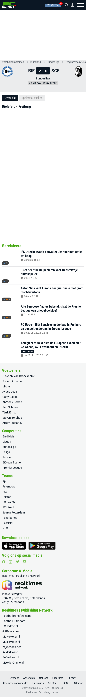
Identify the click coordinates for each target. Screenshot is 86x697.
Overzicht (10, 98)
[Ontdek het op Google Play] (42, 546)
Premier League (12, 467)
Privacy (72, 678)
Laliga (6, 452)
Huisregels (38, 683)
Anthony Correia (12, 402)
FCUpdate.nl (10, 626)
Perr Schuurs (10, 407)
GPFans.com (10, 631)
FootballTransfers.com (16, 615)
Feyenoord (9, 486)
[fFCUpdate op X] (17, 562)
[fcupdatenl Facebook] (3, 562)
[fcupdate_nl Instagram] (10, 562)
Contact (43, 678)
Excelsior (7, 523)
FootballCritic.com (13, 621)
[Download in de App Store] (14, 546)
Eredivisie (8, 436)
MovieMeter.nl (11, 636)
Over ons (14, 678)
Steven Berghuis (12, 417)
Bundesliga (53, 61)
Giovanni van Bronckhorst (18, 376)
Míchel (6, 386)
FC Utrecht (9, 507)
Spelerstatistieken (32, 98)
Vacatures (57, 678)
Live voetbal (53, 5)
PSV (5, 491)
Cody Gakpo (10, 396)
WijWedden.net (11, 647)
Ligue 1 (6, 441)
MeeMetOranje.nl (13, 662)
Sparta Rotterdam (13, 512)
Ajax (5, 481)
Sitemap (78, 683)
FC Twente (9, 502)
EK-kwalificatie (11, 462)
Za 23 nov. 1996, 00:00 (43, 83)
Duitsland (35, 61)
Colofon (52, 683)
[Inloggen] (71, 5)
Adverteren (29, 678)
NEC (5, 528)
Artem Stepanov (12, 422)
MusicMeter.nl (11, 641)
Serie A (6, 457)
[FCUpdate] (9, 5)
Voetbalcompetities (13, 61)
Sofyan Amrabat (12, 381)
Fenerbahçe (9, 517)
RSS (65, 683)
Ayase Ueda (9, 391)
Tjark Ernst (9, 412)
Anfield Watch (11, 657)
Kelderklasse (10, 652)
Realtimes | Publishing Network (43, 692)
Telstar (6, 496)
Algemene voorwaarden (15, 683)
